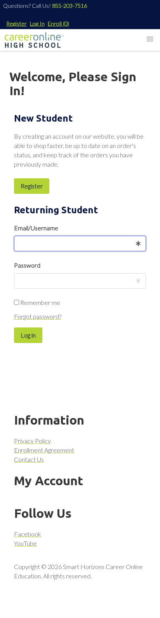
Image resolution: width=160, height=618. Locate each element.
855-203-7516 (69, 5)
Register (16, 23)
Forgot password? (37, 316)
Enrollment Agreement (44, 450)
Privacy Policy (32, 440)
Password (27, 265)
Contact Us (29, 459)
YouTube (25, 543)
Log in (28, 335)
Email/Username (36, 228)
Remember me (39, 302)
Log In (37, 23)
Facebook (27, 534)
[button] (150, 39)
